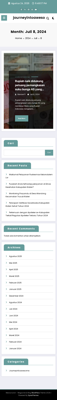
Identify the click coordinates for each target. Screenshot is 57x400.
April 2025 (13, 269)
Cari (11, 143)
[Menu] (4, 18)
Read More (21, 118)
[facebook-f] (21, 9)
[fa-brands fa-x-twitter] (25, 9)
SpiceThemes (33, 395)
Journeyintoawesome (22, 77)
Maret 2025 (14, 276)
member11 (21, 94)
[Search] (48, 18)
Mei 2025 (13, 263)
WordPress (35, 393)
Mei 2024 (13, 322)
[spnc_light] (53, 18)
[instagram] (32, 9)
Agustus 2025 (15, 256)
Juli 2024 (13, 309)
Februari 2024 (15, 342)
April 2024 (13, 328)
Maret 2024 (14, 335)
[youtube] (36, 9)
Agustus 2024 (15, 302)
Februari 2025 (15, 282)
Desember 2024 (16, 296)
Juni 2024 (13, 315)
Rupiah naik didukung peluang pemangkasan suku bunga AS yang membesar (30, 85)
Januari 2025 (15, 289)
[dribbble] (28, 9)
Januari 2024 (15, 348)
